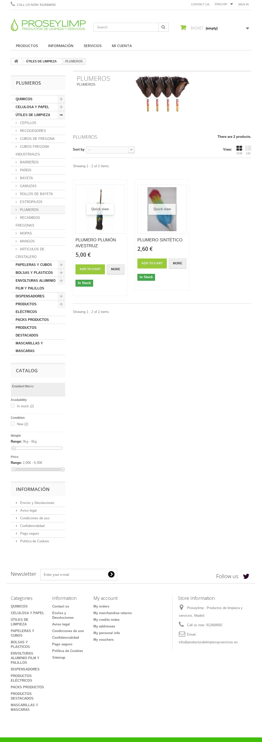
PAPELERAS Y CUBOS (34, 265)
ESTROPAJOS (30, 202)
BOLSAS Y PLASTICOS (34, 273)
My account (105, 598)
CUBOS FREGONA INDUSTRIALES (32, 150)
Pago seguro (29, 533)
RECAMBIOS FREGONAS (28, 221)
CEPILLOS (27, 123)
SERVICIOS (93, 45)
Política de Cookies (34, 541)
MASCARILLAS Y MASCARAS (29, 347)
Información (33, 489)
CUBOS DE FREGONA (37, 139)
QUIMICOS (24, 99)
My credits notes (106, 620)
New (22, 424)
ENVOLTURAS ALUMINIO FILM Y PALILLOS (36, 284)
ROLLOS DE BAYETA (36, 194)
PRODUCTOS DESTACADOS (27, 331)
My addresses (104, 626)
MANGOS (27, 241)
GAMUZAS (28, 186)
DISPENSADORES (30, 296)
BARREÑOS (29, 162)
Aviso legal (28, 510)
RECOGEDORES (32, 131)
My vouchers (103, 640)
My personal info (106, 633)
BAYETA (26, 178)
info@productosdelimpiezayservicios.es (208, 642)
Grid (239, 153)
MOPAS (25, 233)
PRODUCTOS (27, 45)
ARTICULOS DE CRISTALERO (30, 253)
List (248, 153)
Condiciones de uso (34, 518)
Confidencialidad (32, 526)
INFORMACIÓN (60, 45)
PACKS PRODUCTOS (32, 320)
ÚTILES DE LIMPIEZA (41, 61)
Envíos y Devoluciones (36, 503)
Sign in (243, 4)
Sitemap (58, 657)
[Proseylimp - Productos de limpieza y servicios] (48, 24)
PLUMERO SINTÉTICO (159, 240)
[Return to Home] (16, 61)
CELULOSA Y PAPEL (32, 107)
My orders (101, 606)
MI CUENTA (122, 45)
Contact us (200, 4)
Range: (16, 441)
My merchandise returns (112, 613)
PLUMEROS (29, 210)
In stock (25, 406)
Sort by (78, 149)
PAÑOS (25, 170)
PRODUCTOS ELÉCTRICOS (26, 308)
